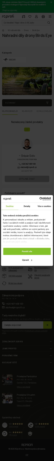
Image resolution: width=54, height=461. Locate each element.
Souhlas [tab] (10, 206)
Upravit (25, 260)
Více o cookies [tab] (44, 206)
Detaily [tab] (27, 206)
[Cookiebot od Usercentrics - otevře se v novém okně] (39, 199)
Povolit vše (27, 251)
